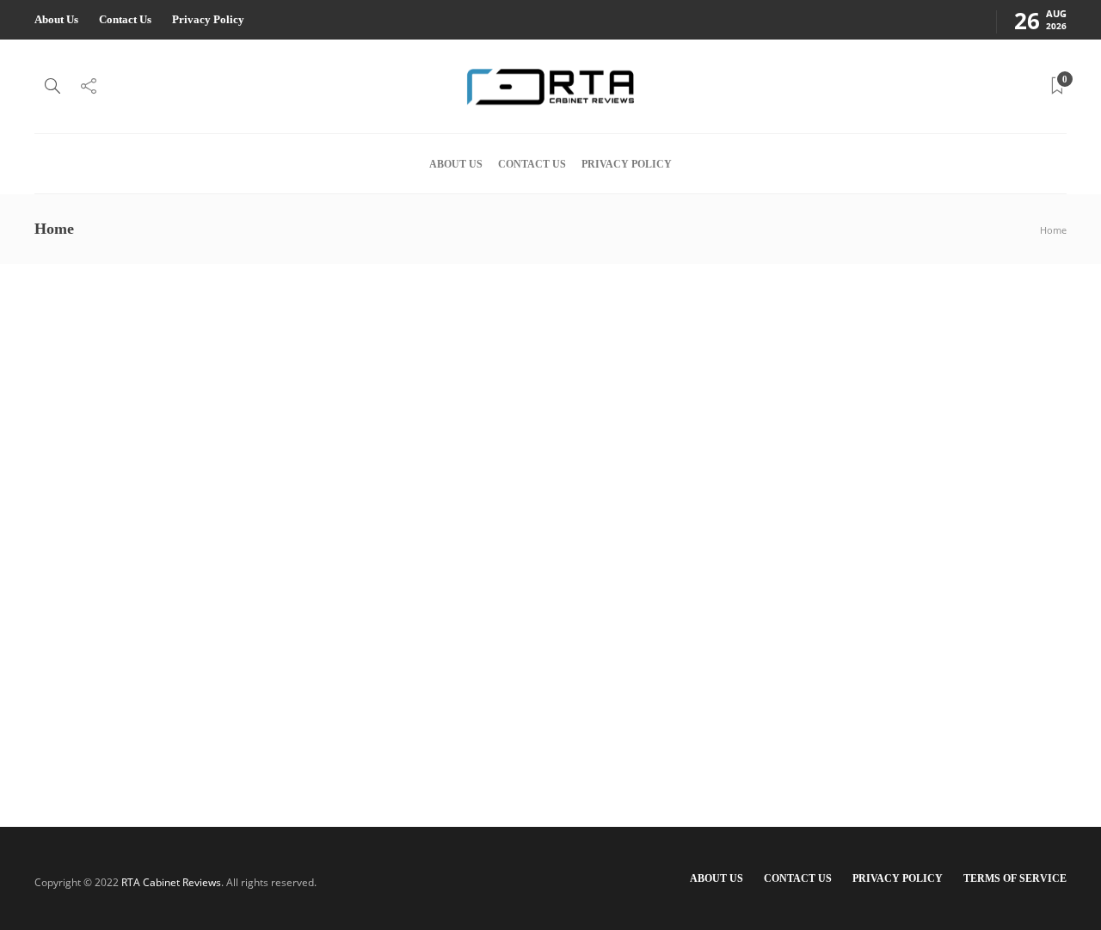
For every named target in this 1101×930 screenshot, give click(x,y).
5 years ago (283, 681)
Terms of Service (1015, 878)
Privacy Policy (208, 19)
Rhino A (239, 681)
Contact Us (125, 19)
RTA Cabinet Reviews (171, 882)
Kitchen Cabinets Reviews (368, 573)
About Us (56, 19)
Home (1053, 229)
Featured (224, 573)
